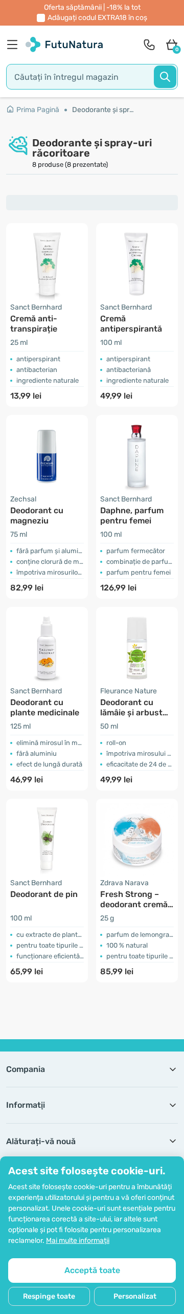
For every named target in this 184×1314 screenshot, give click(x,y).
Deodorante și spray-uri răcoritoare (103, 109)
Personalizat (134, 1296)
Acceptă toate (92, 1270)
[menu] (15, 44)
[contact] (149, 44)
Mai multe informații (77, 1240)
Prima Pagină (37, 109)
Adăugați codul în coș (97, 17)
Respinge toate (49, 1296)
